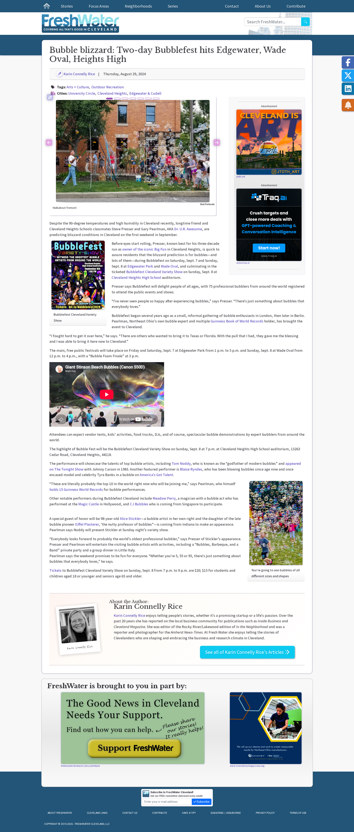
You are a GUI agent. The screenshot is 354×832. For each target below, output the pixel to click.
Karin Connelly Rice (79, 73)
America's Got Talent (156, 474)
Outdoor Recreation (107, 87)
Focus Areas (99, 6)
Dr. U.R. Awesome (188, 229)
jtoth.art (240, 176)
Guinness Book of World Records (237, 321)
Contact (232, 6)
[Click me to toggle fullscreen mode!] (50, 97)
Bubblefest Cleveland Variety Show (154, 271)
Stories (67, 6)
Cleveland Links (97, 813)
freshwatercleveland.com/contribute (80, 765)
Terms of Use (298, 813)
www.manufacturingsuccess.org (247, 765)
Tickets (55, 570)
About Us (263, 6)
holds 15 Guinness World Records (76, 489)
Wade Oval (169, 266)
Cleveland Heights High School (136, 277)
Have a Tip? (189, 813)
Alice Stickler (130, 518)
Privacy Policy (265, 813)
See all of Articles (245, 652)
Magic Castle (88, 504)
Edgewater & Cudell (145, 93)
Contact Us (129, 813)
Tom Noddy (181, 463)
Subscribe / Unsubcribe (226, 813)
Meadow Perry (164, 498)
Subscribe (203, 801)
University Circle (81, 93)
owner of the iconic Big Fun (144, 249)
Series (173, 6)
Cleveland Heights (112, 93)
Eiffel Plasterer (87, 524)
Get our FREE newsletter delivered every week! (176, 794)
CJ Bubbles (139, 504)
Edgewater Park (140, 266)
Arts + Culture (78, 87)
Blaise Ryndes (191, 469)
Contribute (296, 6)
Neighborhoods (138, 6)
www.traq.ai (243, 262)
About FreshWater (60, 813)
